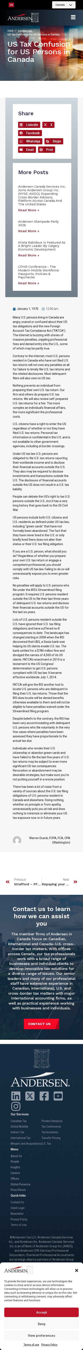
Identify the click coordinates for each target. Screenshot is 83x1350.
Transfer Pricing (51, 1138)
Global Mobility (19, 1126)
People (15, 1161)
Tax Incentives (50, 1132)
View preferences (41, 1336)
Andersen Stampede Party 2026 (38, 223)
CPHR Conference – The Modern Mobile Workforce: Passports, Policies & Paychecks (38, 272)
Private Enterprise (52, 1121)
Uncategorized (25, 31)
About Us (16, 1156)
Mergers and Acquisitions (26, 1143)
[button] (76, 1270)
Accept (41, 1312)
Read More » (28, 210)
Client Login (18, 1208)
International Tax (20, 1138)
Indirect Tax (17, 1132)
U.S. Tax (46, 1143)
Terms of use (31, 1344)
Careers (15, 1173)
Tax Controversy (51, 1126)
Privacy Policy (49, 1344)
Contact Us (17, 1202)
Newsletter (17, 1213)
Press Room (18, 1190)
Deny (41, 1324)
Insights (15, 1167)
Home (10, 30)
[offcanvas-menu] (73, 17)
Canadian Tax (19, 1121)
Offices (15, 1178)
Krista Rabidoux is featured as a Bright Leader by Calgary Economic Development (41, 246)
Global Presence (20, 1184)
